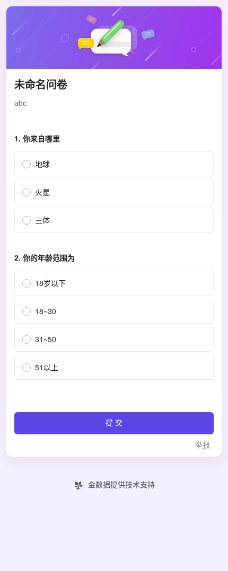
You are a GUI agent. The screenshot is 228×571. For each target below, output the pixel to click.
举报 (202, 445)
